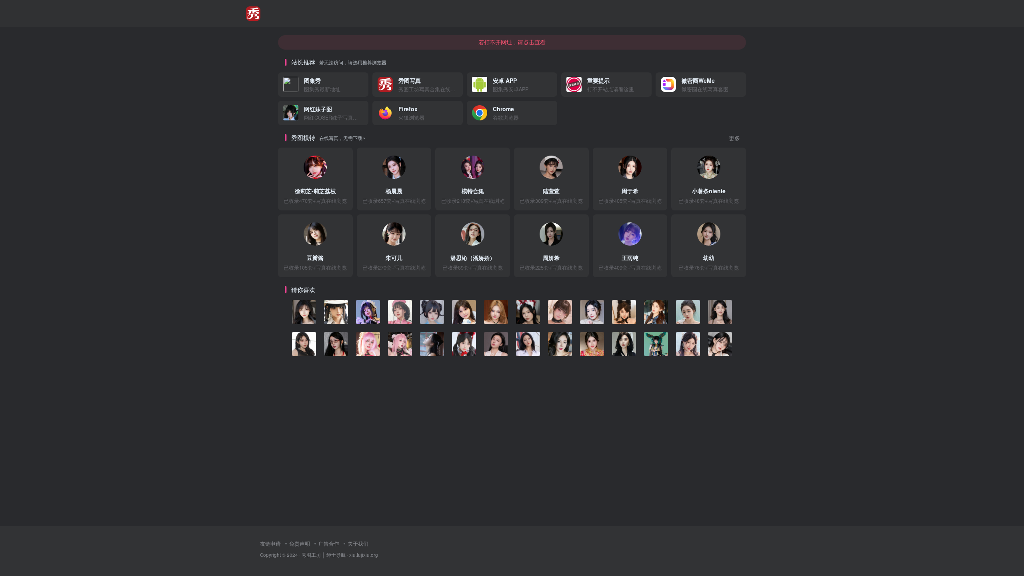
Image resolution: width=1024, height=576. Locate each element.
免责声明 (299, 543)
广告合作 (328, 543)
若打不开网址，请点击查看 (512, 42)
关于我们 (358, 543)
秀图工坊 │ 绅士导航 (324, 555)
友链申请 (270, 543)
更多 (734, 138)
